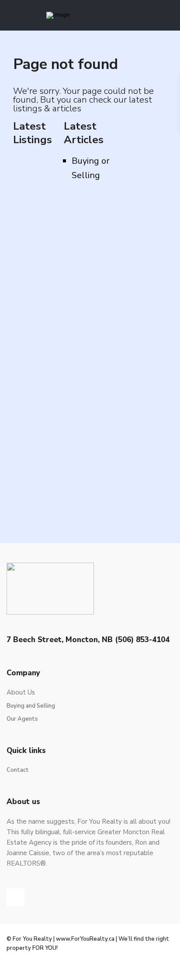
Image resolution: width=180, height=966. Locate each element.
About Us (21, 692)
